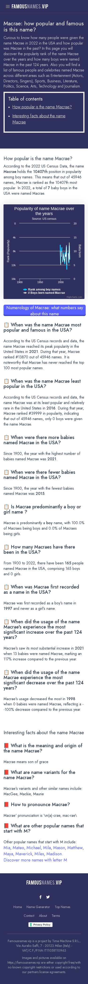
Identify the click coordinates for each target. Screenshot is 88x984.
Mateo (18, 848)
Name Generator (38, 907)
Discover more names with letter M (35, 860)
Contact (29, 915)
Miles (39, 854)
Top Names (62, 907)
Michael (34, 848)
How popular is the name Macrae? (42, 107)
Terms (56, 915)
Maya (8, 854)
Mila (47, 848)
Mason (59, 848)
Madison (54, 854)
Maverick (23, 854)
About (43, 915)
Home (17, 907)
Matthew (75, 848)
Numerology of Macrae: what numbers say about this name (44, 310)
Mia (7, 848)
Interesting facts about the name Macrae (38, 119)
